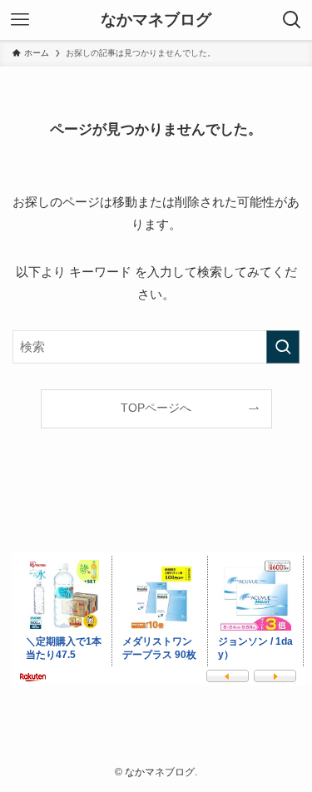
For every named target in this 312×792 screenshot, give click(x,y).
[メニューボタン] (20, 20)
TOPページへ (156, 408)
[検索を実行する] (283, 347)
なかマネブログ (156, 20)
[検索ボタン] (292, 20)
